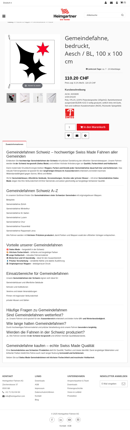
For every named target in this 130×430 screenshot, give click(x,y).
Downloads (40, 381)
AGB (37, 384)
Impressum (39, 388)
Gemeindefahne (39, 22)
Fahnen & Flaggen (23, 22)
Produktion (72, 396)
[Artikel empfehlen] (77, 135)
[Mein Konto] (107, 3)
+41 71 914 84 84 (12, 392)
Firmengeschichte (75, 388)
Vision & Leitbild (74, 392)
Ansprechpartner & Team (78, 381)
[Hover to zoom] (32, 62)
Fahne (50, 22)
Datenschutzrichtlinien (44, 392)
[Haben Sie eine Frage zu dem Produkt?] (85, 135)
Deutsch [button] (6, 3)
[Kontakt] (113, 3)
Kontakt (38, 396)
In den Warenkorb (94, 127)
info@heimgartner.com (15, 396)
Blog (37, 400)
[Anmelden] (117, 3)
